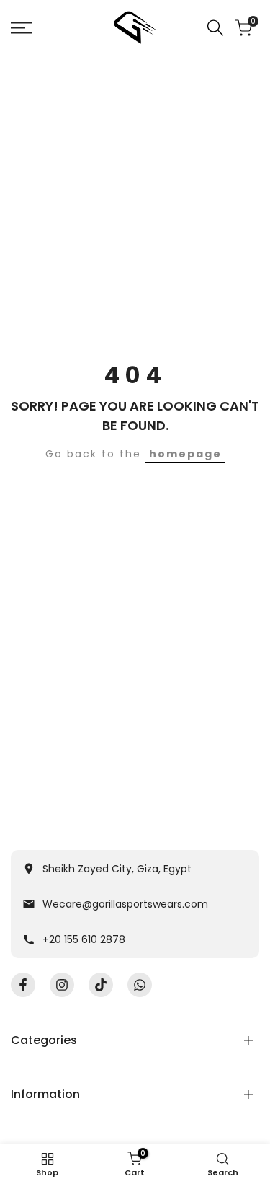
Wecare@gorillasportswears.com (125, 904)
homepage (185, 454)
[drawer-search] (215, 27)
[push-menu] (21, 28)
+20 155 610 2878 (83, 939)
